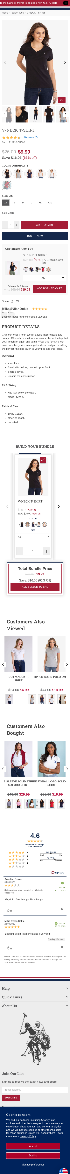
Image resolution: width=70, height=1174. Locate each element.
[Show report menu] (62, 910)
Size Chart (8, 212)
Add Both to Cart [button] (49, 288)
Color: (15, 165)
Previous (5, 62)
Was (12, 289)
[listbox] (44, 278)
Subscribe (11, 1098)
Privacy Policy (28, 1136)
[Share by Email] (17, 301)
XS (5, 202)
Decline (33, 1155)
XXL (50, 202)
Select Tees (17, 12)
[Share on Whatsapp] (12, 301)
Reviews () (31, 137)
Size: (7, 195)
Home (5, 12)
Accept (33, 1146)
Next (65, 62)
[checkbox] (43, 460)
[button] (7, 506)
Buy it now (35, 236)
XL (40, 202)
